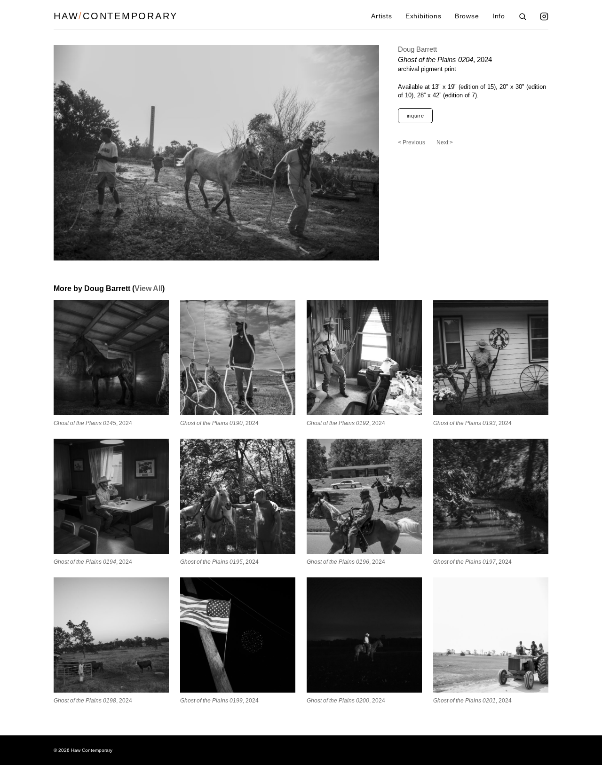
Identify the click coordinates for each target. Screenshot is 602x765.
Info (498, 16)
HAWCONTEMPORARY (116, 16)
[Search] (522, 16)
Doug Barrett (417, 49)
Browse (467, 16)
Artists (381, 16)
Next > (444, 142)
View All (148, 288)
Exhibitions (423, 16)
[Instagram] (544, 16)
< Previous (411, 142)
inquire (415, 115)
